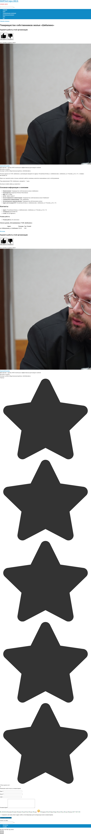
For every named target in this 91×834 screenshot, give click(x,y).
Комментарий (3, 807)
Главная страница (4, 21)
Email (1, 794)
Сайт (1, 797)
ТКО (4, 16)
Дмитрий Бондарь (5, 166)
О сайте (5, 826)
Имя (1, 791)
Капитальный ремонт (8, 15)
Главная (5, 9)
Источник (2, 231)
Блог (4, 11)
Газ (3, 18)
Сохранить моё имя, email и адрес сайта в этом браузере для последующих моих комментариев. (27, 815)
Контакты (5, 825)
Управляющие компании (9, 13)
